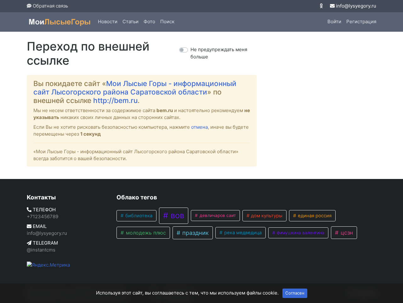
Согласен (294, 292)
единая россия (314, 216)
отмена (199, 127)
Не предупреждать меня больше (218, 53)
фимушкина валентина (299, 232)
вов (176, 215)
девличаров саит (217, 215)
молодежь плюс (145, 233)
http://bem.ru (115, 100)
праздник (195, 232)
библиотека (138, 216)
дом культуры (266, 216)
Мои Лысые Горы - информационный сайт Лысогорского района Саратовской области (134, 87)
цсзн (346, 232)
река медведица (242, 232)
